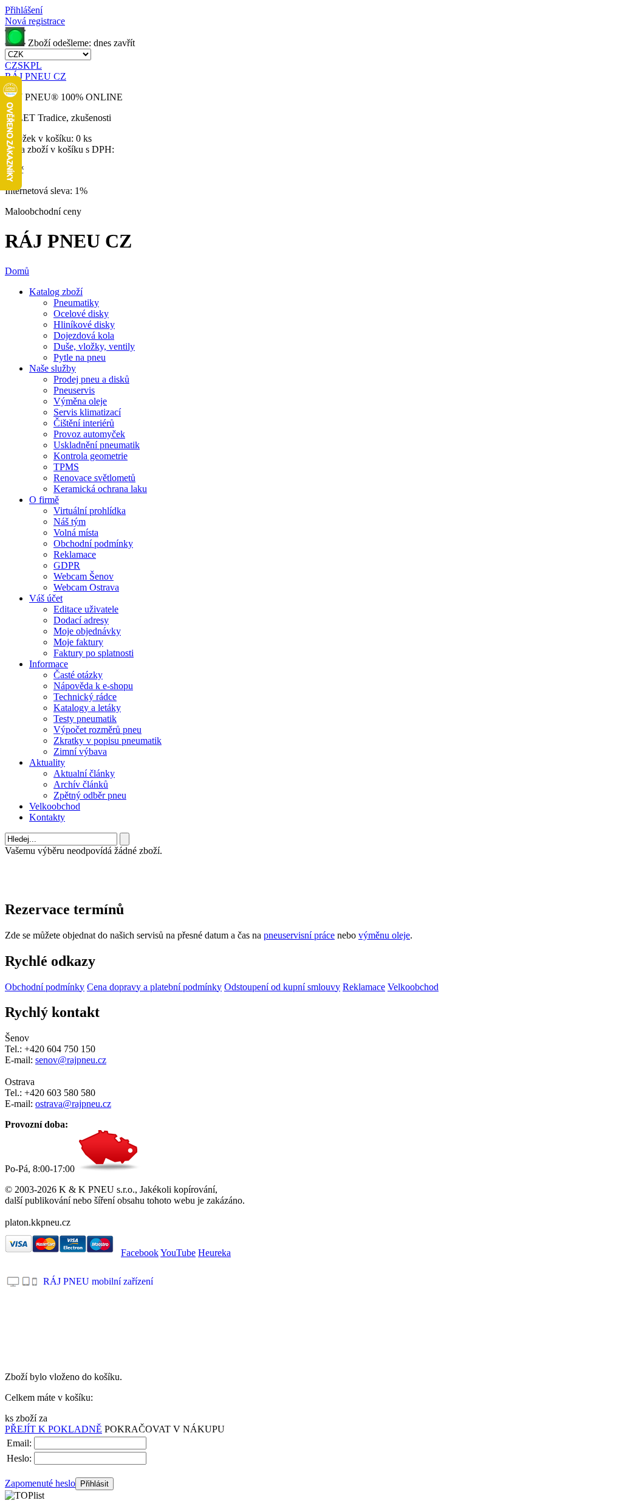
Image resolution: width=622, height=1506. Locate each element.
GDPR (66, 565)
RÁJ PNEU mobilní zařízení (98, 1281)
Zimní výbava (80, 751)
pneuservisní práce (299, 935)
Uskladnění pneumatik (96, 445)
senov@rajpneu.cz (70, 1060)
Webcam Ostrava (86, 587)
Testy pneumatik (85, 718)
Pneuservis (74, 390)
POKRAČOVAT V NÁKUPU (164, 1429)
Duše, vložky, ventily (94, 346)
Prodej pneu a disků (91, 379)
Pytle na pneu (79, 357)
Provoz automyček (89, 434)
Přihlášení (24, 10)
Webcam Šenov (83, 576)
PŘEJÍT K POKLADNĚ (53, 1429)
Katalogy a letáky (87, 708)
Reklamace (74, 554)
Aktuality (47, 762)
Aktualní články (84, 773)
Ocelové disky (81, 313)
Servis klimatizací (87, 412)
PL (36, 65)
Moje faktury (78, 642)
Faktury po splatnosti (93, 653)
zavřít (124, 43)
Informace (48, 664)
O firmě (44, 499)
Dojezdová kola (83, 335)
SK (24, 65)
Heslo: (19, 1458)
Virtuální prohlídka (89, 510)
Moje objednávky (87, 631)
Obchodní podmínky (93, 543)
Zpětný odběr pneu (89, 795)
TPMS (66, 467)
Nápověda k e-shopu (93, 686)
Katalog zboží (56, 291)
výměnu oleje (384, 935)
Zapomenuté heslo (40, 1483)
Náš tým (69, 521)
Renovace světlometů (94, 478)
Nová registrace (35, 21)
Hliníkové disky (84, 324)
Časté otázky (78, 675)
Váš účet (46, 598)
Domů (17, 271)
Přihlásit (94, 1483)
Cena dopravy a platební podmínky (154, 987)
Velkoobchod (54, 806)
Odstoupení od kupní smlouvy (282, 987)
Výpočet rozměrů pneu (97, 729)
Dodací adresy (81, 620)
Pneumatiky (76, 302)
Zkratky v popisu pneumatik (107, 740)
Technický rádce (85, 697)
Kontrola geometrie (90, 456)
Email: (19, 1443)
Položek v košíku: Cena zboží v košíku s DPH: (59, 143)
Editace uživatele (85, 609)
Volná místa (75, 532)
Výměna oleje (80, 401)
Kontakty (47, 817)
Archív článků (80, 784)
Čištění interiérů (83, 423)
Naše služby (52, 368)
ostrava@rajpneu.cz (73, 1103)
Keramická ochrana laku (100, 489)
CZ (11, 65)
